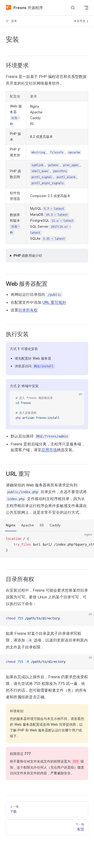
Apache (27, 525)
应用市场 (49, 449)
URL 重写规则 (54, 302)
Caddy (55, 525)
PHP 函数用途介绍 (27, 255)
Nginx (10, 525)
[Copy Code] (76, 398)
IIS (42, 525)
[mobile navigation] (86, 7)
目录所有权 (28, 310)
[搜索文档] (73, 7)
